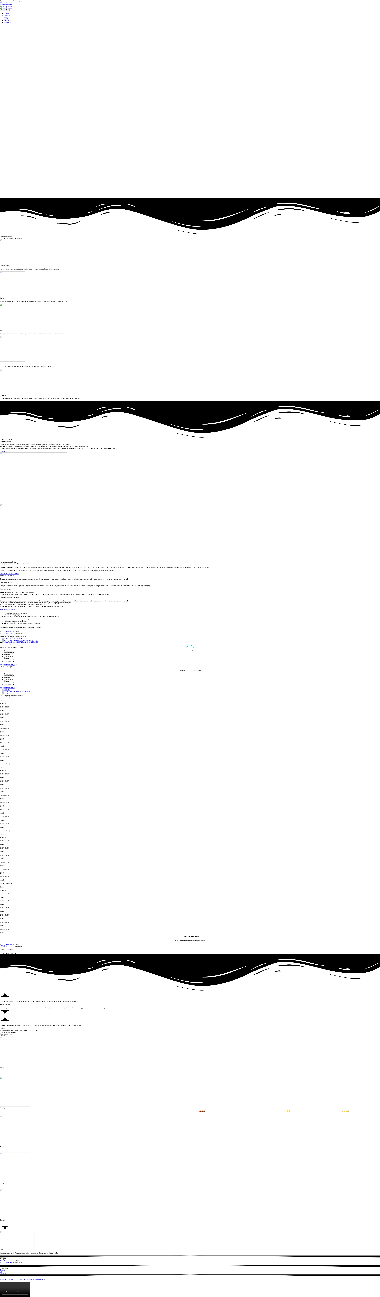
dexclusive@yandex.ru (7, 4)
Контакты (7, 22)
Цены (6, 17)
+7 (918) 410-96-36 (6, 633)
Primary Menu (5, 10)
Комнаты (7, 15)
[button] (8, 665)
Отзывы (6, 20)
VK (1, 1272)
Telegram (3, 1270)
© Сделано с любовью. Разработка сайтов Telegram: (23, 1279)
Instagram (3, 1273)
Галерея (6, 19)
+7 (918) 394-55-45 (6, 2)
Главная (6, 13)
